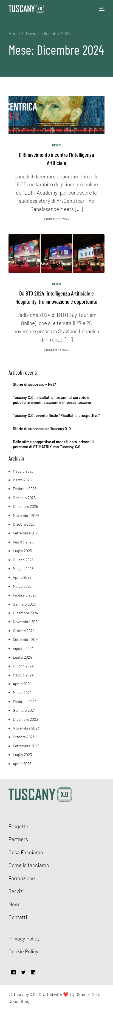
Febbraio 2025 (24, 595)
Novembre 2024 (26, 621)
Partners (18, 839)
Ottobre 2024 (24, 630)
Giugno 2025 (23, 559)
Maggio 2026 (23, 471)
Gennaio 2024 (24, 710)
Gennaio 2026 (24, 497)
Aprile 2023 (22, 763)
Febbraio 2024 (25, 701)
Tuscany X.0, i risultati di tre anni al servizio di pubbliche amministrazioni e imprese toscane (52, 400)
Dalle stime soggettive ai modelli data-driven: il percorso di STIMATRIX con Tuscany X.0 (53, 444)
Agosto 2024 (23, 648)
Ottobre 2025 (24, 524)
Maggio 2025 (23, 568)
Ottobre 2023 (24, 736)
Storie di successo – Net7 (34, 384)
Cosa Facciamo (26, 852)
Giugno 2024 (23, 666)
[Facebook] (13, 971)
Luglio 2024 (22, 657)
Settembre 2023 (26, 745)
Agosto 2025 (23, 542)
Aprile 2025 (22, 577)
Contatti (18, 917)
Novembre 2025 (26, 515)
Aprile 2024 (22, 683)
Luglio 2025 (22, 550)
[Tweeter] (23, 971)
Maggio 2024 (23, 675)
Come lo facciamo (29, 865)
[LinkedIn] (33, 971)
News (56, 145)
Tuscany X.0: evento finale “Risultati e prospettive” (56, 415)
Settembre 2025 (26, 533)
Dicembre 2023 (25, 719)
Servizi (16, 891)
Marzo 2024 (22, 692)
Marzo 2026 (22, 479)
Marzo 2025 (22, 586)
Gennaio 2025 (24, 604)
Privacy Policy (24, 938)
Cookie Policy (23, 951)
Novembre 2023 (26, 728)
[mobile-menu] (100, 9)
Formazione (22, 878)
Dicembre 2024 (25, 612)
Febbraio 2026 (24, 488)
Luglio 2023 (22, 754)
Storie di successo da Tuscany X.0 (42, 428)
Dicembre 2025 (25, 506)
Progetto (18, 826)
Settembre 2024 (26, 639)
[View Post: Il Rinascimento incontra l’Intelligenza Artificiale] (57, 115)
